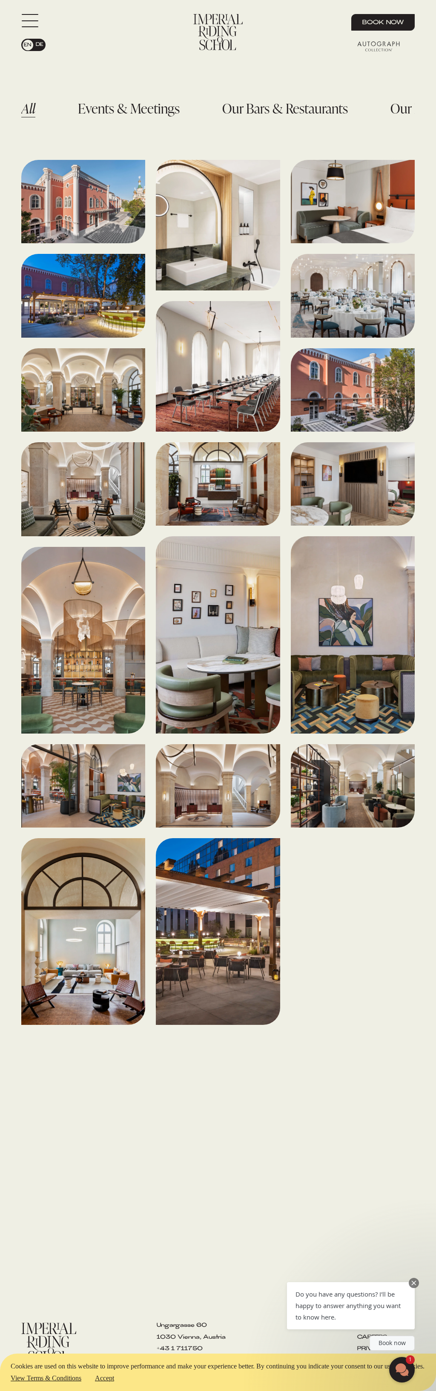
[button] (351, 1305)
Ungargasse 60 (182, 1325)
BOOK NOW (383, 23)
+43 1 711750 (180, 1349)
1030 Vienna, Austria (191, 1337)
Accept (104, 1378)
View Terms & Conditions (46, 1378)
